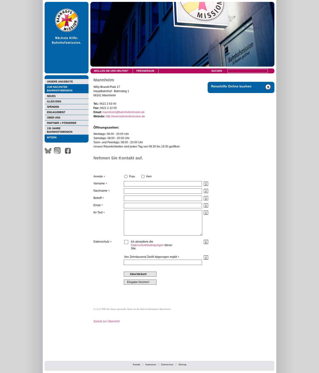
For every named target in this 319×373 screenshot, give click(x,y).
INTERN (52, 137)
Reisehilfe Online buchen (231, 86)
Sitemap (182, 364)
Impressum (150, 364)
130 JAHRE (59, 130)
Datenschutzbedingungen (147, 245)
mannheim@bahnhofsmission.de (124, 112)
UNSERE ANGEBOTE (60, 81)
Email (97, 205)
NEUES (51, 96)
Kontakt (136, 364)
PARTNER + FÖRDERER (61, 123)
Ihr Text (98, 212)
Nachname (100, 190)
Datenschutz (167, 364)
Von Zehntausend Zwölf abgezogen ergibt (150, 256)
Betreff (97, 198)
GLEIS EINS (54, 101)
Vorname (99, 183)
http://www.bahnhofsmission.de (125, 116)
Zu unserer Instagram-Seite (58, 150)
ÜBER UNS (53, 117)
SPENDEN (53, 106)
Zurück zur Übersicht (106, 321)
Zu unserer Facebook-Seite (69, 150)
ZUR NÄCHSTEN (59, 89)
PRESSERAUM (145, 70)
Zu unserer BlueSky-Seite (49, 150)
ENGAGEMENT (56, 112)
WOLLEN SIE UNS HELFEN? (111, 70)
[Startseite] (67, 72)
